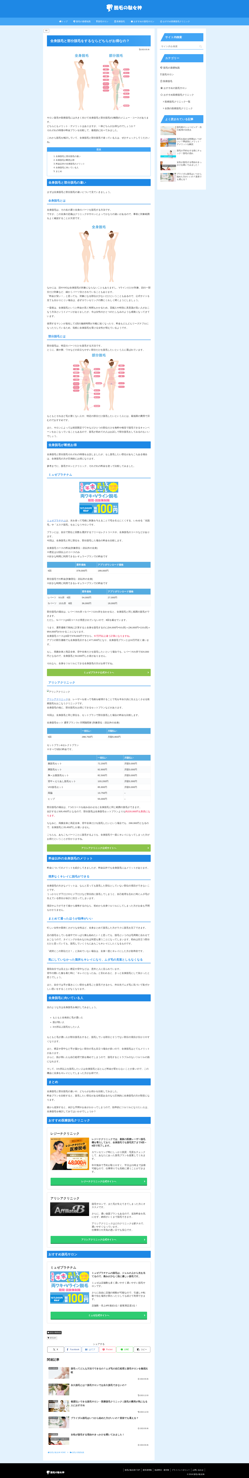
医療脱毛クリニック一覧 (177, 101)
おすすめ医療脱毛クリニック (178, 95)
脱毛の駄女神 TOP (132, 1470)
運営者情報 (147, 1470)
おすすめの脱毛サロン (175, 88)
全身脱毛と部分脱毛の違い (68, 156)
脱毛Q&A (53, 1338)
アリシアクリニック (57, 699)
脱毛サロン (168, 74)
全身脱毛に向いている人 (67, 167)
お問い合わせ (198, 1470)
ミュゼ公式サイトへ (98, 1315)
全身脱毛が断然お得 (65, 160)
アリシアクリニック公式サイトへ (98, 848)
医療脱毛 (167, 81)
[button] (142, 1349)
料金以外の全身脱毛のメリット (70, 164)
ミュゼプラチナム (56, 520)
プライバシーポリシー (181, 1470)
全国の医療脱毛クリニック (178, 108)
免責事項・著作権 (161, 1470)
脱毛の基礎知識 (55, 1332)
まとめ (59, 171)
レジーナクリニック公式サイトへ (98, 1181)
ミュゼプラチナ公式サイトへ (99, 672)
